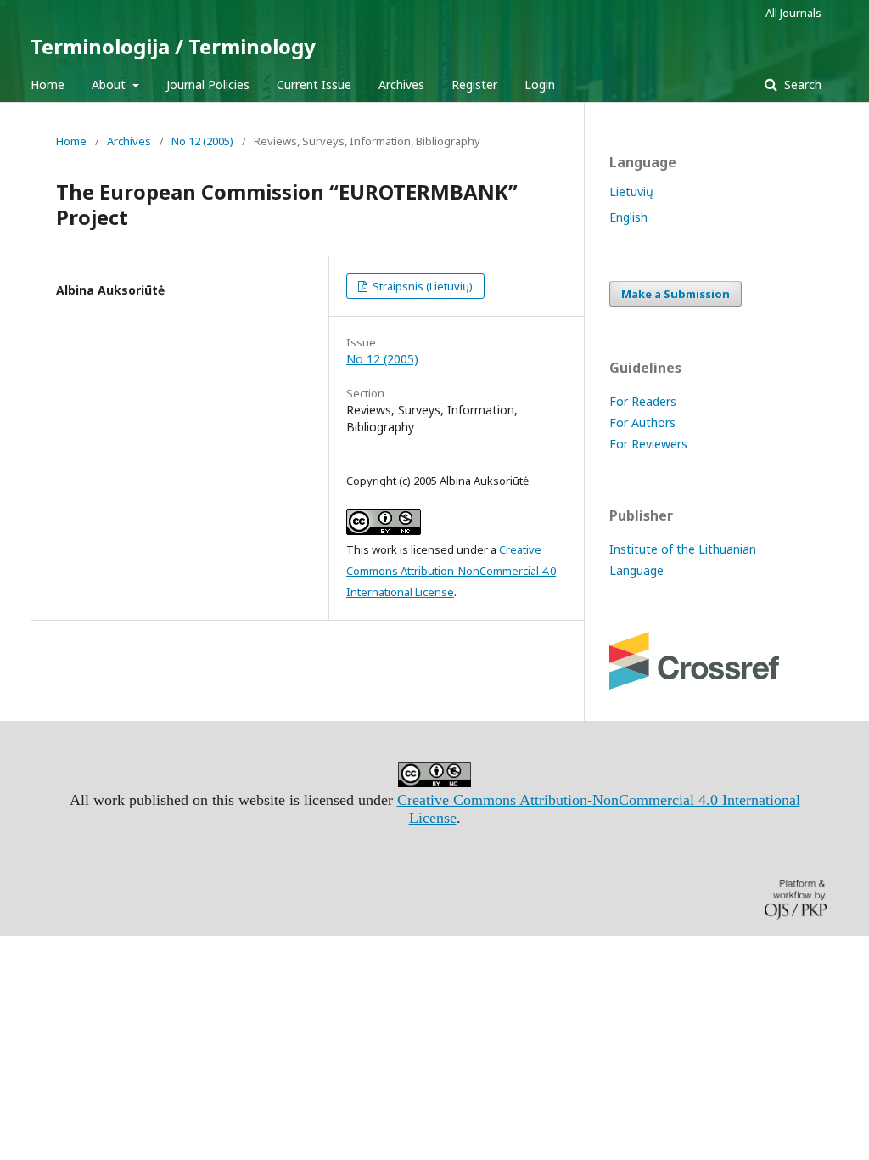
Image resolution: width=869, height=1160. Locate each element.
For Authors (642, 422)
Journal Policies (207, 84)
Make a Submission (675, 293)
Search (801, 84)
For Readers (642, 401)
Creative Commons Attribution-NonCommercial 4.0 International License (451, 571)
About (110, 84)
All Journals (793, 12)
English (628, 217)
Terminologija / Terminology (173, 46)
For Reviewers (648, 444)
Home (47, 84)
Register (474, 84)
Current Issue (314, 84)
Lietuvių (631, 191)
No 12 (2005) (202, 141)
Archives (401, 84)
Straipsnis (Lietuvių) (421, 286)
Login (539, 84)
